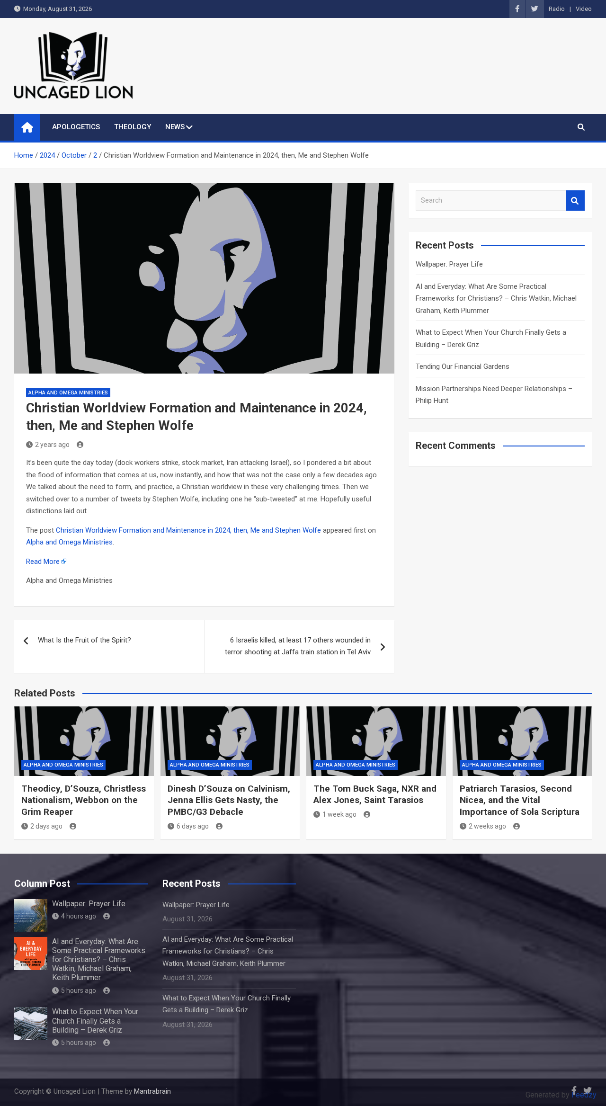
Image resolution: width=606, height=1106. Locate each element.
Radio (557, 8)
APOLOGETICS (76, 127)
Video (584, 8)
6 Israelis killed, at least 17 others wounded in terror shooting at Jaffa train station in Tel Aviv (298, 646)
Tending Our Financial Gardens (462, 366)
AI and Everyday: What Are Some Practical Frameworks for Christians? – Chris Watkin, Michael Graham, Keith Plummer (496, 298)
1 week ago (339, 814)
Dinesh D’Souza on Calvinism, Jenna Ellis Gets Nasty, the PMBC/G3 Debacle (229, 800)
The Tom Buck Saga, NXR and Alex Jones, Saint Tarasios (375, 794)
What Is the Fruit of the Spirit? (84, 640)
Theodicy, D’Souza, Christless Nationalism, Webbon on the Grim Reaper (83, 800)
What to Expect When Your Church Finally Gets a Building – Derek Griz (95, 1020)
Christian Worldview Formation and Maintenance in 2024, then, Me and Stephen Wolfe (188, 530)
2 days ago (46, 826)
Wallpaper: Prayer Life (449, 264)
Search (575, 200)
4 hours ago (78, 916)
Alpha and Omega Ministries (68, 393)
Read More (43, 561)
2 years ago (52, 444)
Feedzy (584, 1094)
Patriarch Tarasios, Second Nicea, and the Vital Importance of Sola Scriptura (519, 800)
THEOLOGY (132, 127)
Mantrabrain (152, 1091)
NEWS (175, 127)
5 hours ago (78, 990)
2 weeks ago (487, 826)
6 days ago (193, 826)
